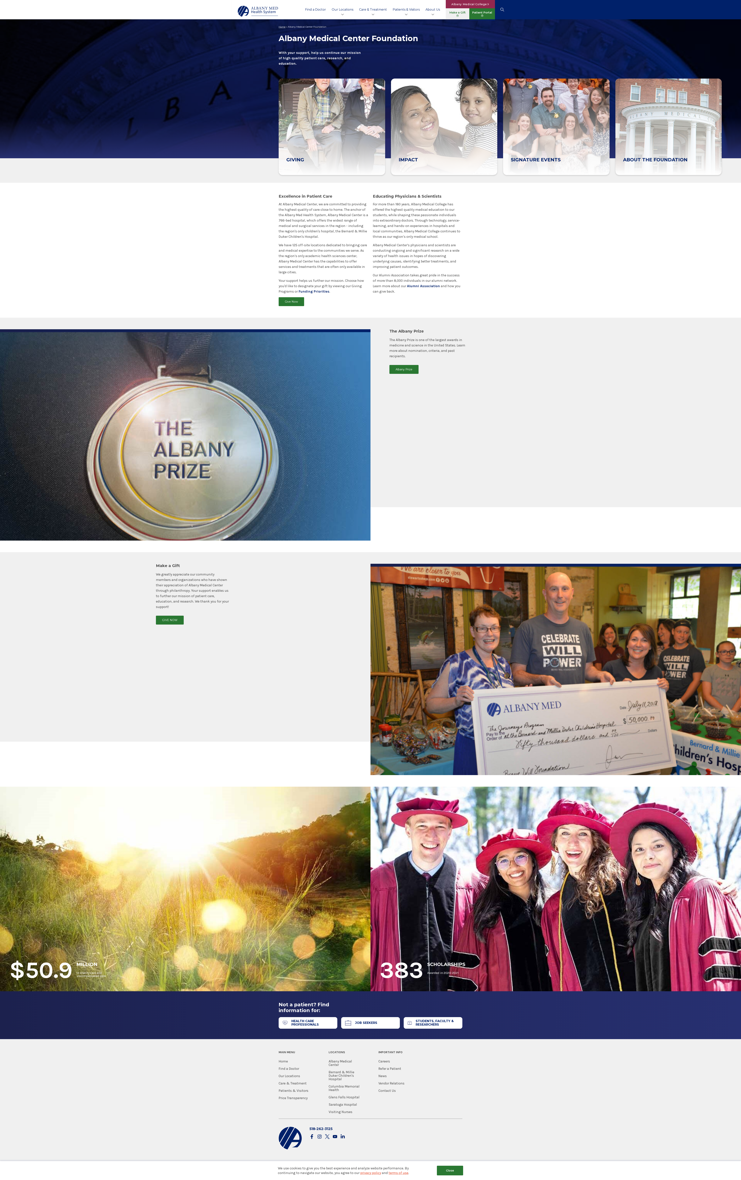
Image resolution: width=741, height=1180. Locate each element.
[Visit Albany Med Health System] (290, 1148)
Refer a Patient (389, 1068)
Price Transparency (293, 1098)
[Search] (502, 9)
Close (450, 1170)
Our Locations (342, 9)
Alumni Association (423, 286)
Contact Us (387, 1090)
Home (282, 26)
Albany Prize (404, 369)
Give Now (291, 301)
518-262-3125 (321, 1129)
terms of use (398, 1173)
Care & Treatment (373, 9)
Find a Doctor (315, 9)
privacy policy (370, 1173)
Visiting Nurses (340, 1112)
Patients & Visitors (406, 9)
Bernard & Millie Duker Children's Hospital (341, 1075)
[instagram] (319, 1136)
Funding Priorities (314, 291)
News (382, 1076)
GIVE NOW (170, 620)
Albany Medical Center (340, 1063)
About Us (432, 9)
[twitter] (327, 1136)
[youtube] (335, 1136)
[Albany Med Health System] (258, 11)
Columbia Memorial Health (344, 1088)
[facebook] (312, 1136)
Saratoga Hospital (343, 1104)
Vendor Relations (391, 1083)
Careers (384, 1061)
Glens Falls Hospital (344, 1097)
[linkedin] (342, 1136)
